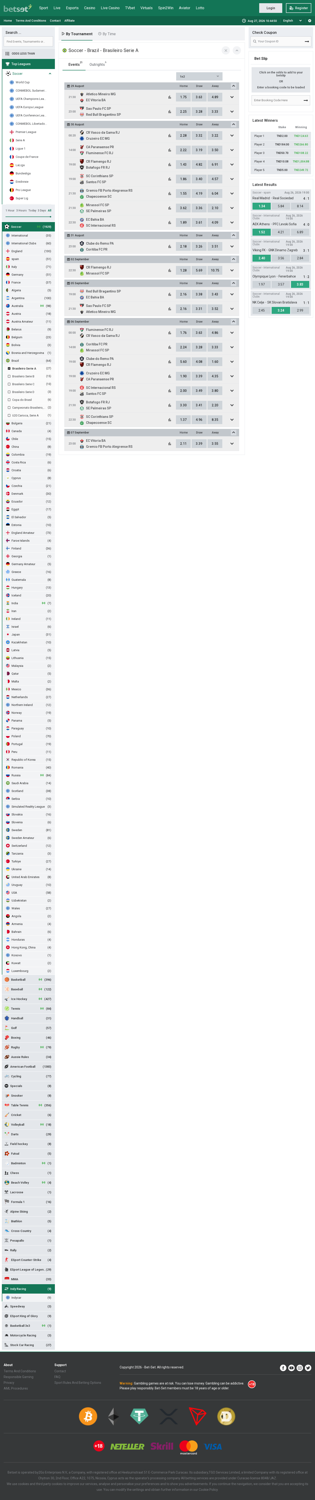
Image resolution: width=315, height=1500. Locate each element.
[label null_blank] (283, 1368)
